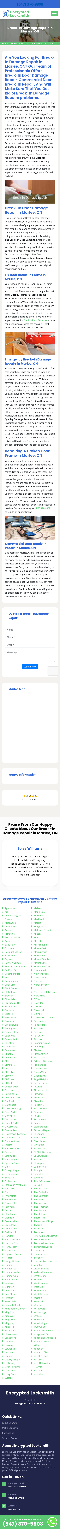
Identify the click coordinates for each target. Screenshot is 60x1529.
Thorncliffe (39, 1217)
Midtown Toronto (43, 930)
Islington (9, 1286)
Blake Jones (11, 992)
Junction (9, 1297)
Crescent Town (13, 1097)
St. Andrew (39, 1148)
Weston (38, 1297)
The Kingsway (41, 1206)
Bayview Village (13, 962)
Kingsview (10, 1319)
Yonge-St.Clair (41, 1352)
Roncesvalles (40, 1108)
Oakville (38, 1006)
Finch (7, 1192)
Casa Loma (10, 1046)
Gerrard (9, 1210)
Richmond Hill (41, 1090)
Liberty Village (12, 1359)
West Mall (39, 1286)
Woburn (38, 1315)
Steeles (37, 1159)
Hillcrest (9, 1257)
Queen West (40, 1072)
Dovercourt (11, 1126)
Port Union (39, 1057)
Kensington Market (15, 1308)
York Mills (39, 1359)
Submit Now (30, 666)
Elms (7, 1166)
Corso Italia (11, 1093)
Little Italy (10, 1363)
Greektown (10, 1224)
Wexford (38, 1301)
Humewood (11, 1279)
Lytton (8, 1377)
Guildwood (10, 1232)
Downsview (11, 1130)
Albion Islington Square (13, 917)
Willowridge (40, 1312)
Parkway (38, 1035)
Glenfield (9, 1217)
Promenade (40, 1064)
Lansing (9, 1345)
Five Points (10, 1195)
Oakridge (38, 1002)
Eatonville (10, 1155)
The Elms (38, 1199)
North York (40, 988)
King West (10, 1315)
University (39, 1250)
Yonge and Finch (42, 1334)
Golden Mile (11, 1221)
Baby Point (10, 944)
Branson (9, 1010)
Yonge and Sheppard (45, 1337)
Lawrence (10, 1348)
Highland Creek (13, 1254)
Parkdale (38, 1028)
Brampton (10, 1006)
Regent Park (40, 1083)
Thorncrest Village (43, 1221)
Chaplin (9, 1053)
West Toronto (41, 1294)
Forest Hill (10, 1203)
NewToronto (40, 977)
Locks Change (9, 1422)
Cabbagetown (12, 1032)
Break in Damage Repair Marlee (37, 43)
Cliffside (9, 1083)
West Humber (41, 1283)
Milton (37, 933)
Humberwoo (11, 1275)
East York (10, 1152)
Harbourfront (12, 1243)
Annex (8, 930)
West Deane (40, 1275)
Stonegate (39, 1163)
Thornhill (39, 1224)
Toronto (38, 1257)
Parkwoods (39, 1039)
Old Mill (38, 1013)
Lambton (9, 1341)
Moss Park (39, 955)
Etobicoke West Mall (15, 1184)
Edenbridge (11, 1159)
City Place (10, 1064)
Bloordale (10, 999)
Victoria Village (41, 1268)
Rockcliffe (39, 1104)
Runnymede (40, 1119)
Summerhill (40, 1166)
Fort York (10, 1206)
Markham (39, 915)
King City (9, 1312)
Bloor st (9, 995)
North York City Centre (46, 992)
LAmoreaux (11, 1334)
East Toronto (12, 1148)
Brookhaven (11, 1024)
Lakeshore (10, 1337)
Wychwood (39, 1326)
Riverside (38, 1101)
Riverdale (38, 1097)
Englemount (11, 1174)
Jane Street (10, 1294)
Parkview (38, 1032)
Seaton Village (41, 1130)
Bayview (9, 959)
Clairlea (9, 1068)
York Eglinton (41, 1356)
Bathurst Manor (13, 951)
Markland (39, 919)
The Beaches (40, 1188)
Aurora (8, 941)
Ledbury (9, 1356)
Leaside (9, 1352)
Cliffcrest (9, 1079)
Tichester (39, 1228)
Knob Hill (9, 1326)
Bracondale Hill (13, 1002)
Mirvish (38, 941)
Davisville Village (13, 1108)
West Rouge (40, 1290)
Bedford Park (12, 970)
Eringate (9, 1177)
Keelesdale (10, 1301)
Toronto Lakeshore (44, 1243)
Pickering (39, 1046)
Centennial (10, 1050)
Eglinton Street (13, 1163)
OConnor (38, 999)
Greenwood (11, 1228)
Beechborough (13, 973)
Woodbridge (40, 1323)
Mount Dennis (41, 959)
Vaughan (38, 1265)
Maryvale (38, 926)
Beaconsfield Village (15, 966)
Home (5, 43)
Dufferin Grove (12, 1137)
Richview (38, 1093)
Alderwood (10, 922)
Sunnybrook (40, 1170)
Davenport (10, 1104)
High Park (10, 1250)
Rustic (37, 1123)
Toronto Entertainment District (45, 1234)
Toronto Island (42, 1239)
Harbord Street (13, 1239)
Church (8, 1061)
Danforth (10, 1101)
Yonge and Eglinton (44, 1330)
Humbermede (12, 1272)
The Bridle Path (42, 1192)
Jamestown (10, 1290)
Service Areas (9, 1438)
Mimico (37, 937)
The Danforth (41, 1195)
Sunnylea (38, 1174)
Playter (37, 1050)
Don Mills (10, 1115)
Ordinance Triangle (44, 1017)
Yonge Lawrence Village (42, 1343)
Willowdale (39, 1308)
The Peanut (40, 1210)
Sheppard (39, 1133)
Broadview (10, 1017)
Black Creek (11, 988)
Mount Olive (40, 962)
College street (12, 1086)
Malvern (38, 908)
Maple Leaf (39, 911)
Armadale (10, 933)
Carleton (9, 1042)
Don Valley (10, 1119)
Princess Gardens (43, 1061)
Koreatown (10, 1330)
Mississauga (40, 944)
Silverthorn (39, 1141)
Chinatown (10, 1057)
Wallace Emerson (43, 1272)
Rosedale (38, 1112)
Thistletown (40, 1214)
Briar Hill (9, 1013)
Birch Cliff (10, 984)
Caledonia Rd (11, 1039)
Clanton (9, 1075)
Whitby (37, 1305)
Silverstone (39, 1137)
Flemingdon (11, 1199)
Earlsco (8, 1144)
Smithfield (39, 1144)
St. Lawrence (40, 1155)
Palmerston (40, 1021)
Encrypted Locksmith (30, 1393)
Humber (9, 1265)
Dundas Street (12, 1141)
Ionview (9, 1283)
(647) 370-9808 (30, 4)
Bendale (9, 977)
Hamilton (9, 1235)
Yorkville (38, 1374)
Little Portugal (12, 1366)
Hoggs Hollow (12, 1261)
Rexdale (38, 1086)
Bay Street (10, 955)
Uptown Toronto (43, 1261)
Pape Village (40, 1024)
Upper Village (41, 1254)
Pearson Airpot (42, 1042)
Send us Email (16, 1497)
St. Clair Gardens (42, 1152)
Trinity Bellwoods (43, 1246)
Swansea (38, 1177)
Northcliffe (39, 995)
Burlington (10, 1028)
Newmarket (40, 970)
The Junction (40, 1203)
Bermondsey (11, 981)
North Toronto (42, 984)
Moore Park (40, 948)
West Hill (38, 1279)
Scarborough (41, 1126)
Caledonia (10, 1035)
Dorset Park (11, 1123)
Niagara (38, 981)
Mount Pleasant (42, 966)
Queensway (40, 1075)
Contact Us (8, 1433)
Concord (9, 1090)
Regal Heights (41, 1079)
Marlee (14, 43)
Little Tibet (10, 1370)
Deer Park (10, 1112)
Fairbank (9, 1188)
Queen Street (41, 1068)
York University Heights (42, 1365)
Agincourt (10, 908)
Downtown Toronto (15, 1133)
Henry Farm (11, 1246)
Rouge (37, 1115)
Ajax (7, 911)
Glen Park (10, 1214)
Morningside (40, 951)
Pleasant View (41, 1053)
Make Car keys (10, 1427)
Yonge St (38, 1348)
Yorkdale (38, 1370)
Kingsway (10, 1323)
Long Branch (11, 1374)
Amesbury (10, 926)
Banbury (9, 948)
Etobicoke (10, 1181)
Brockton (10, 1021)
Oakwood (39, 1010)
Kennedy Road (12, 1305)
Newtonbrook (41, 973)
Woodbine (39, 1319)
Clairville (9, 1072)
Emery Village (12, 1170)
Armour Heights (13, 937)
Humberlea (10, 1268)
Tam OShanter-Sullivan (42, 1183)
